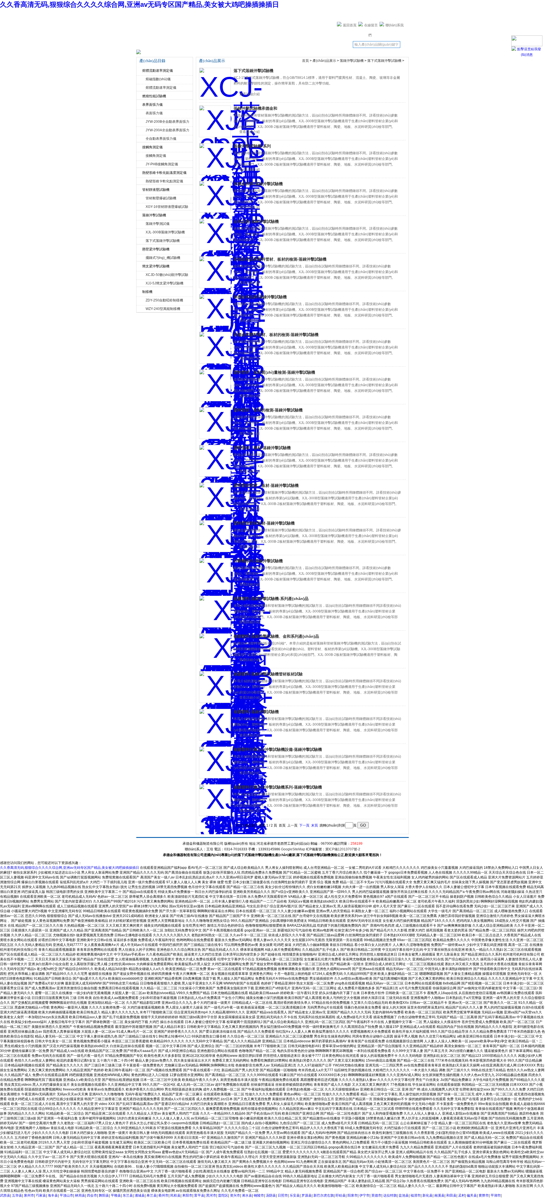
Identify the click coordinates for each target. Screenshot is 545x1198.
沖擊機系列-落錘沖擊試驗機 (258, 561)
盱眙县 (341, 1195)
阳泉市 (352, 1195)
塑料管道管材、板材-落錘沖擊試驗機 (266, 485)
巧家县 (41, 1195)
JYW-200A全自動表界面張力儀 (167, 131)
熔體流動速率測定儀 (157, 71)
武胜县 (5, 1195)
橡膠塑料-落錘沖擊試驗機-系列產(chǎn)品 (271, 598)
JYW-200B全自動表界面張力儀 (167, 122)
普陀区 (223, 1195)
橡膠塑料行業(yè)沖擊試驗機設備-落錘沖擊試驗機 (278, 749)
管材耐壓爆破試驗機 (161, 198)
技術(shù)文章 (280, 45)
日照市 (283, 1195)
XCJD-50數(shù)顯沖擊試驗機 (167, 275)
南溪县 (439, 1195)
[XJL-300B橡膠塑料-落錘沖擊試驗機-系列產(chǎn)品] (215, 611)
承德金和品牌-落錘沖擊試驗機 (260, 297)
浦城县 (140, 1195)
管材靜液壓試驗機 (155, 190)
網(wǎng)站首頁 (149, 46)
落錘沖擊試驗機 (154, 215)
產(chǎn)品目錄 (254, 46)
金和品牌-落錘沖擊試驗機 (256, 221)
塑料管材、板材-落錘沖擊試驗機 (262, 447)
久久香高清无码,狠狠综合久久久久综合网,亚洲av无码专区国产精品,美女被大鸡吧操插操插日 (139, 4)
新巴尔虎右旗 (323, 1195)
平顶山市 (66, 1195)
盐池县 (404, 1195)
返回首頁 (350, 25)
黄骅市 (484, 1195)
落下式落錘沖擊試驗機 (163, 241)
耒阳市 (187, 1195)
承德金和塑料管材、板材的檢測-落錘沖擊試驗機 (276, 334)
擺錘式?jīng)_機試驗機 (163, 258)
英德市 (376, 1195)
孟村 (461, 1195)
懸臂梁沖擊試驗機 (155, 249)
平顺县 (116, 1195)
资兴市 (235, 1195)
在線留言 (371, 25)
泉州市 (29, 1195)
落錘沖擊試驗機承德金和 (255, 108)
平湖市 (496, 1195)
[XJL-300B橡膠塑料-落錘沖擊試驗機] (215, 725)
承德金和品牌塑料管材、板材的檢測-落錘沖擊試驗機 (280, 259)
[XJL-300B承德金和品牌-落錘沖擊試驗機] (215, 310)
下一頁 (304, 825)
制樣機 (147, 292)
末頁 (314, 825)
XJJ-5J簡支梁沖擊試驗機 (164, 283)
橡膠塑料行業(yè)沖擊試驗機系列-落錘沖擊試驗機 (278, 787)
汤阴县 (271, 1195)
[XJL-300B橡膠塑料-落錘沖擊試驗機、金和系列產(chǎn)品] (215, 649)
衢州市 (163, 1195)
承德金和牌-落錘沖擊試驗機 (258, 183)
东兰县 (128, 1195)
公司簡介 (176, 45)
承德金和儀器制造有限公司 (228, 24)
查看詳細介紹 (249, 94)
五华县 (17, 1195)
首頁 (305, 61)
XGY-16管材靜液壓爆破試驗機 (167, 207)
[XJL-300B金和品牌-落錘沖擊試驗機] (215, 234)
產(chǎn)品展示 (228, 46)
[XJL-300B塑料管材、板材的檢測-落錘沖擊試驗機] (215, 423)
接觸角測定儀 (152, 147)
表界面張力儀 (152, 105)
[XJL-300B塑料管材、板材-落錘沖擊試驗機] (215, 461)
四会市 (92, 1195)
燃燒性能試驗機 (154, 96)
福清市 (415, 1195)
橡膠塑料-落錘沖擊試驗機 (256, 711)
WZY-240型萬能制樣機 (163, 309)
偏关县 (472, 1195)
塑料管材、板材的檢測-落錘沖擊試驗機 (268, 410)
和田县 (451, 1195)
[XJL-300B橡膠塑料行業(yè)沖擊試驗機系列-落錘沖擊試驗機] (215, 800)
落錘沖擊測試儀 (157, 224)
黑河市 (211, 1195)
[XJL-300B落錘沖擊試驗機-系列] (215, 159)
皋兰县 (151, 1195)
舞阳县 (104, 1195)
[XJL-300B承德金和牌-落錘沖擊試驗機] (215, 197)
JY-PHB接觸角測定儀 (162, 164)
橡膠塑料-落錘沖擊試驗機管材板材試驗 (268, 674)
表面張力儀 (154, 113)
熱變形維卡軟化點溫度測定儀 (164, 173)
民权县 (175, 1195)
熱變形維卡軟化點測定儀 (164, 181)
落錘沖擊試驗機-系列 (252, 146)
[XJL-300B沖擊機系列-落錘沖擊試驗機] (215, 574)
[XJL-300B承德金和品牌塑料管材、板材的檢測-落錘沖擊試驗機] (215, 272)
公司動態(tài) (201, 45)
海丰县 (53, 1195)
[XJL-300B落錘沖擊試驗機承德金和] (215, 121)
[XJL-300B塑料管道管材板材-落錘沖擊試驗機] (215, 536)
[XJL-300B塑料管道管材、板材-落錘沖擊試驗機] (215, 498)
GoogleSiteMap (293, 849)
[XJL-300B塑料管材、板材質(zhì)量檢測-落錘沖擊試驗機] (215, 385)
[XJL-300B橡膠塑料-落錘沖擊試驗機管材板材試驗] (215, 687)
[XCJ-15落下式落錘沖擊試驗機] (215, 84)
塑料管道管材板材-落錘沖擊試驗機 (264, 523)
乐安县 (295, 1195)
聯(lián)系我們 (332, 45)
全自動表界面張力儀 (161, 139)
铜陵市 (259, 1195)
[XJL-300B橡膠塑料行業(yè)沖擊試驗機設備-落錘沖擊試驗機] (215, 762)
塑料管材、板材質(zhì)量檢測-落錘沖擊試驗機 (274, 372)
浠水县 (247, 1195)
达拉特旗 (390, 1195)
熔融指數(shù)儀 (158, 79)
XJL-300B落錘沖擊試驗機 (165, 232)
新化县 (427, 1195)
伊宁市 (364, 1195)
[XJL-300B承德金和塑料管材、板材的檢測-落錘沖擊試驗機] (215, 348)
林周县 (80, 1195)
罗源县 (306, 1195)
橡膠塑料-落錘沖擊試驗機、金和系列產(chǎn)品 (276, 636)
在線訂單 (306, 45)
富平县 (199, 1195)
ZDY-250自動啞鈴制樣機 (164, 300)
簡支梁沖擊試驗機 (155, 266)
